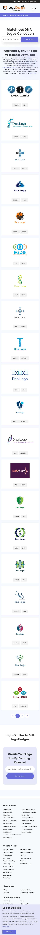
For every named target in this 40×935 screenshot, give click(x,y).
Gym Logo (6, 858)
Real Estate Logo (25, 864)
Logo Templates (16, 15)
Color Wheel (7, 838)
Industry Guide (26, 890)
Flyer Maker (26, 815)
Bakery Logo (7, 855)
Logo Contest (7, 812)
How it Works (8, 904)
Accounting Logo (26, 858)
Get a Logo (29, 39)
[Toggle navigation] (36, 8)
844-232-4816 (30, 2)
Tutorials (6, 893)
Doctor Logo (7, 875)
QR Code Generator (10, 821)
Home (5, 15)
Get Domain (7, 832)
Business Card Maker (29, 812)
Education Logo (25, 850)
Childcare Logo (8, 869)
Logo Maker (7, 809)
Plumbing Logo (8, 864)
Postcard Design (27, 829)
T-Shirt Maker (7, 823)
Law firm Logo (8, 852)
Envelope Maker (27, 818)
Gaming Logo (7, 872)
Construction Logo (9, 861)
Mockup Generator (9, 826)
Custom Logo (7, 815)
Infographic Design (28, 809)
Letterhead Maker (28, 821)
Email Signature (27, 832)
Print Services (26, 823)
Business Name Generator (12, 835)
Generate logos (20, 776)
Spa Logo (23, 861)
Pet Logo (23, 855)
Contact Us (24, 904)
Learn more (6, 927)
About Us (7, 901)
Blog (5, 890)
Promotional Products (29, 826)
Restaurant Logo (9, 867)
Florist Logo (7, 878)
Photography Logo (26, 852)
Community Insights (27, 893)
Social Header (8, 829)
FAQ (22, 901)
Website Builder (8, 818)
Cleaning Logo (8, 850)
